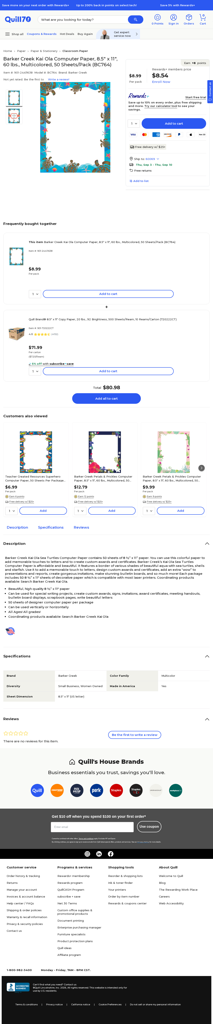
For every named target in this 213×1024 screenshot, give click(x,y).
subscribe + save (68, 896)
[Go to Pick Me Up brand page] (77, 791)
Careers (164, 896)
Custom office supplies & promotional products (74, 912)
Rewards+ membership (73, 876)
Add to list (141, 181)
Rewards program (70, 882)
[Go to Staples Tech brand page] (136, 791)
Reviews (81, 527)
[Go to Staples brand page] (116, 791)
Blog (162, 882)
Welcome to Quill (171, 876)
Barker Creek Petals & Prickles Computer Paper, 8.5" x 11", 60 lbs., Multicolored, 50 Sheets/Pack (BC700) (103, 478)
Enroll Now (161, 82)
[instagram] (87, 854)
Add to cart (174, 123)
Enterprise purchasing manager (79, 927)
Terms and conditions (86, 839)
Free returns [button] (143, 170)
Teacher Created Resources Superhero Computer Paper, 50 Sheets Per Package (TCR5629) (34, 478)
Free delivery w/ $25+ (150, 147)
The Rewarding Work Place (178, 889)
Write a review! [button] (58, 79)
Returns (12, 882)
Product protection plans (75, 941)
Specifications (51, 527)
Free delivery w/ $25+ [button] (21, 501)
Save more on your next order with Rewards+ (35, 5)
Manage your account (22, 889)
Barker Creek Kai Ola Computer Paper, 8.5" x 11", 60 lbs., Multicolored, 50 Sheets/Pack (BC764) (102, 242)
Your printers (117, 889)
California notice (80, 1004)
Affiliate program (69, 954)
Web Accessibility (171, 903)
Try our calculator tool (160, 106)
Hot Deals (67, 34)
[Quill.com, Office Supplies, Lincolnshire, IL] (18, 988)
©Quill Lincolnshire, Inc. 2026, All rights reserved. (61, 987)
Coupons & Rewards (42, 34)
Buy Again (85, 34)
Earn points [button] (195, 63)
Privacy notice (54, 1004)
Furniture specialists (71, 934)
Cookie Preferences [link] (110, 1004)
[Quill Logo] (18, 19)
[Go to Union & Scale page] (156, 791)
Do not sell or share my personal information (155, 1004)
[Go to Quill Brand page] (37, 791)
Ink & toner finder (120, 882)
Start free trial (195, 97)
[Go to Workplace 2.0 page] (176, 791)
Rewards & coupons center (127, 903)
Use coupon (149, 826)
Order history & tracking (23, 876)
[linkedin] (99, 854)
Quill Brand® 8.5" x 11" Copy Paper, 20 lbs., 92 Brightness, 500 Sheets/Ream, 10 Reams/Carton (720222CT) (103, 319)
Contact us (14, 930)
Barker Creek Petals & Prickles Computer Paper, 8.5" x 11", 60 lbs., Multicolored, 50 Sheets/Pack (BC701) (172, 478)
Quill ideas (64, 948)
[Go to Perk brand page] (96, 791)
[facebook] (110, 854)
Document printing (70, 920)
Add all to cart (106, 398)
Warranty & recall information (27, 917)
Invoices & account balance (26, 896)
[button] (135, 19)
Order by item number (123, 896)
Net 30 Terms (67, 903)
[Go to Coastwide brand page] (57, 791)
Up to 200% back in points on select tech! (106, 5)
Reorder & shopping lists (125, 876)
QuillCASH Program (70, 889)
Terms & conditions (26, 1004)
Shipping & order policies (24, 910)
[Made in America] (12, 631)
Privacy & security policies (25, 924)
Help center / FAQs (20, 903)
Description (17, 527)
